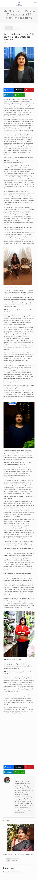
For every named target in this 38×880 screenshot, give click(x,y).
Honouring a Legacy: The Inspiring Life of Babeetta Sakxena (18, 854)
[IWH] (19, 3)
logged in (12, 872)
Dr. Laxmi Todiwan (20, 779)
